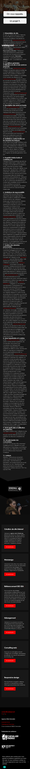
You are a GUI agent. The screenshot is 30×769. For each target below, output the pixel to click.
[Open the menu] (26, 46)
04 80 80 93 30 (6, 722)
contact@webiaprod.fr (8, 712)
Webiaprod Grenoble (8, 724)
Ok (4, 767)
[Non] (28, 762)
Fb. (2, 714)
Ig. (5, 714)
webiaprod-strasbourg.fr (20, 93)
